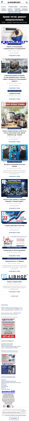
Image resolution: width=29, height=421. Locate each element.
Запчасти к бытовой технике (14, 196)
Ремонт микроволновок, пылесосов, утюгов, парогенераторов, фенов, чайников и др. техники (14, 133)
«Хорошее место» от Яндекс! (14, 261)
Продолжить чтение (14, 55)
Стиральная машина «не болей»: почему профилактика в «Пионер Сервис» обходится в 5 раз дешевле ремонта (14, 78)
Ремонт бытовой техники (14, 72)
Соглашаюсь (14, 418)
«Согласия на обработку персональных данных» (15, 415)
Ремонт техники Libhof (14, 282)
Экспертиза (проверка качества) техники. (14, 165)
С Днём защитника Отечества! (14, 225)
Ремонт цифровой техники (14, 161)
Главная (3, 22)
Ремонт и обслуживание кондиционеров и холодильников (14, 47)
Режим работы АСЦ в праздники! (14, 250)
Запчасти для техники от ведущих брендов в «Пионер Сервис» (14, 200)
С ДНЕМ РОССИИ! (14, 93)
